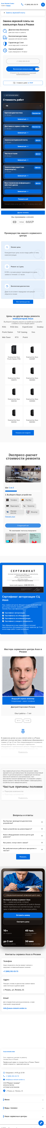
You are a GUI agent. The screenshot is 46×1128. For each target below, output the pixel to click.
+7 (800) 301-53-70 (31, 4)
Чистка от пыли (11, 154)
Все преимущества (23, 302)
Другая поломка (23, 212)
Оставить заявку (23, 915)
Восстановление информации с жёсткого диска (17, 184)
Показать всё (23, 199)
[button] (18, 721)
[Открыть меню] (43, 5)
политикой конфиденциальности (26, 73)
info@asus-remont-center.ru (15, 1008)
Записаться (22, 119)
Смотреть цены (23, 922)
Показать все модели (23, 433)
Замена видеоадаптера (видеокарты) (14, 168)
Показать (23, 857)
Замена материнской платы (16, 140)
